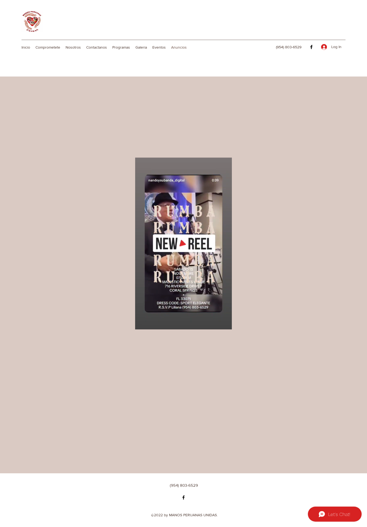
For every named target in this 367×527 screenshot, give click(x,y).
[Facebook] (311, 47)
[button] (183, 323)
